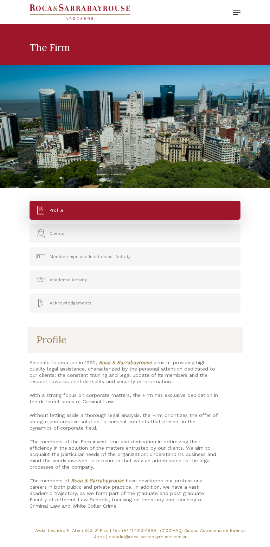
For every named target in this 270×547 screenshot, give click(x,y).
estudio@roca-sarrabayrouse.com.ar (148, 536)
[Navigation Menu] (236, 12)
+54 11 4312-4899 (139, 530)
